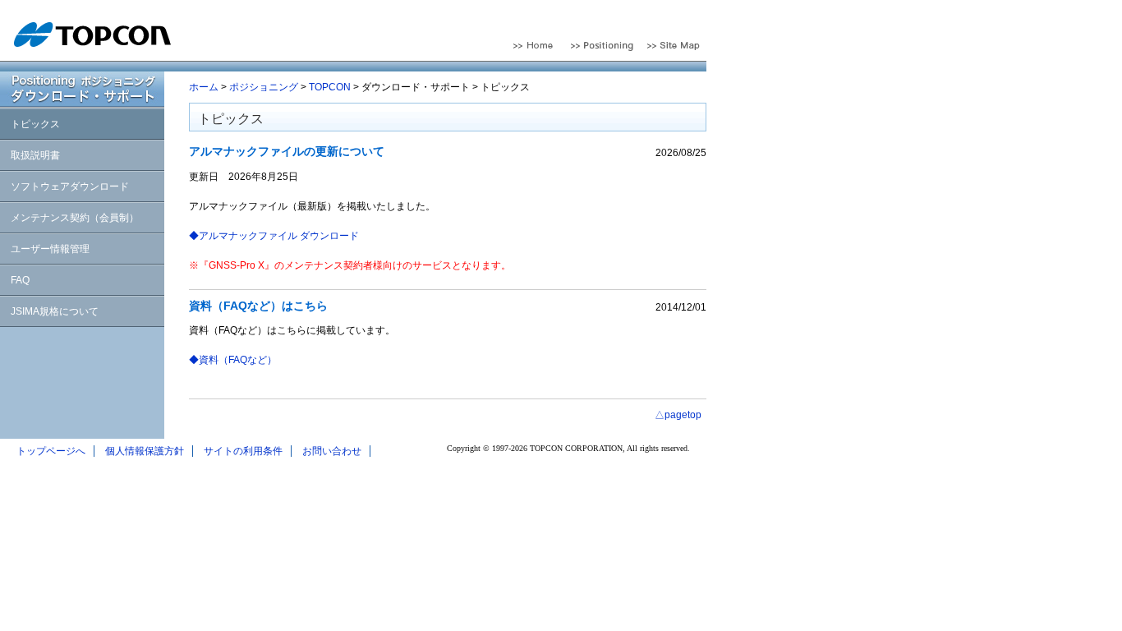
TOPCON (330, 87)
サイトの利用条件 (243, 451)
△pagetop (678, 415)
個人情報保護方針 (144, 451)
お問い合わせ (331, 451)
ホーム (203, 87)
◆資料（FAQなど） (233, 360)
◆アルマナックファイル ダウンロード (274, 236)
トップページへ (50, 451)
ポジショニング (263, 87)
